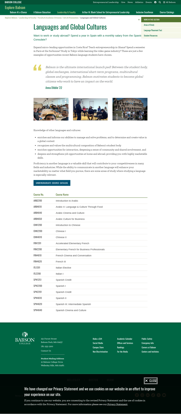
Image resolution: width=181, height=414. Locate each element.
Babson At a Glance (18, 12)
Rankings (120, 347)
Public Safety (147, 338)
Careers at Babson (149, 347)
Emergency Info (148, 343)
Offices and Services (125, 343)
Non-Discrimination (100, 351)
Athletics (139, 2)
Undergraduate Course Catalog (52, 183)
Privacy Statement (117, 404)
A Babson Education (42, 12)
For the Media (122, 351)
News (130, 2)
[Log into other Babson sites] (155, 2)
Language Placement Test (153, 30)
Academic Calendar (124, 338)
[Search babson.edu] (159, 2)
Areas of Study (149, 24)
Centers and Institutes (150, 351)
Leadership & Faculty (66, 12)
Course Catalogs (167, 12)
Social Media (98, 343)
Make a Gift (97, 338)
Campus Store (98, 347)
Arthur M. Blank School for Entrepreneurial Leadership (105, 12)
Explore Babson (15, 7)
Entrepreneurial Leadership (106, 2)
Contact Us (46, 350)
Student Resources (151, 35)
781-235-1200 (47, 346)
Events (149, 2)
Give (123, 2)
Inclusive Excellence (144, 12)
